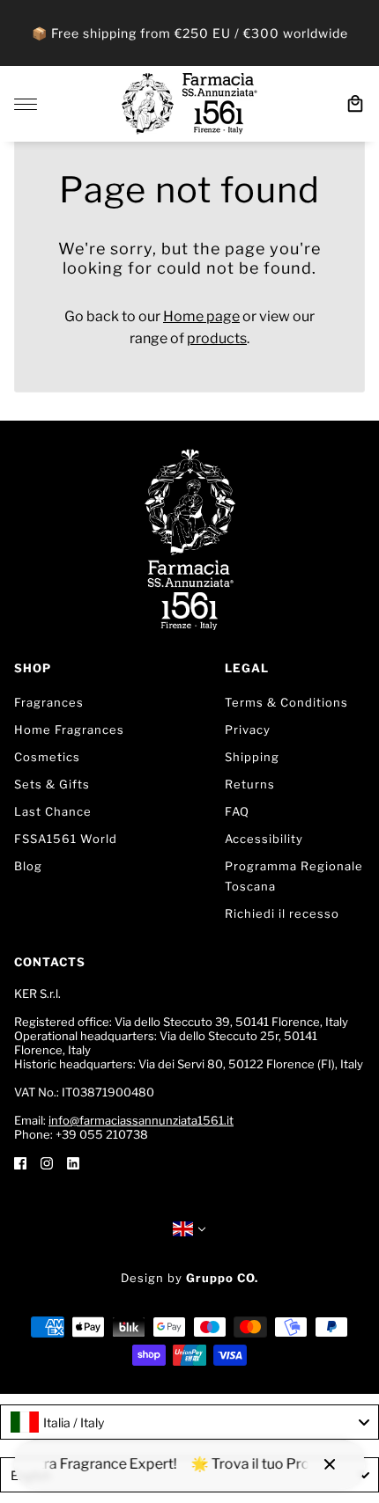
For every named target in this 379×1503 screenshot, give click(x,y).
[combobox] (189, 1422)
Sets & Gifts (52, 784)
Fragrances (49, 702)
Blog (28, 866)
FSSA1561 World (65, 839)
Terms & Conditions (286, 702)
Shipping (252, 757)
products (217, 338)
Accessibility (264, 839)
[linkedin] (73, 1162)
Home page (201, 316)
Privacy (248, 729)
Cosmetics (47, 757)
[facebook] (20, 1162)
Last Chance (53, 811)
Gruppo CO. (222, 1278)
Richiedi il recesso (282, 913)
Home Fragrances (69, 729)
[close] (330, 1464)
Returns (250, 784)
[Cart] (355, 104)
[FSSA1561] (189, 104)
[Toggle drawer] (25, 104)
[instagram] (46, 1162)
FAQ (237, 811)
